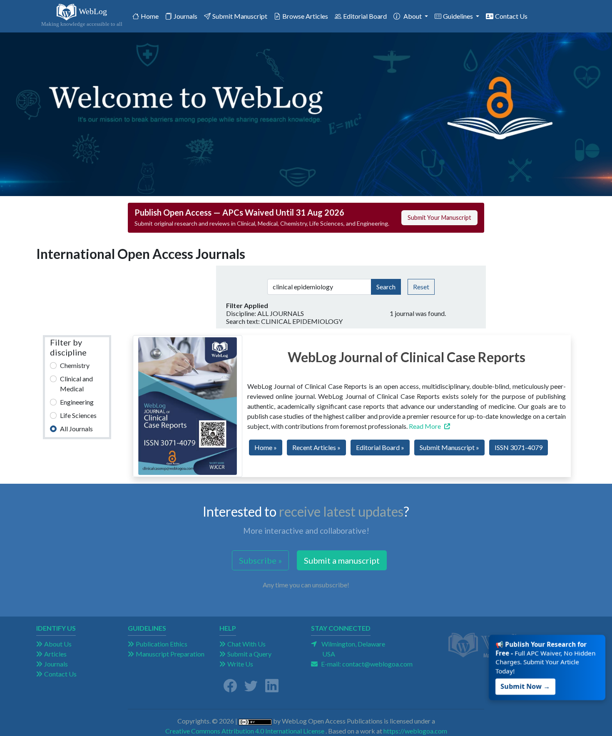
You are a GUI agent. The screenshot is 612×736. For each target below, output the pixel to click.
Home (151, 16)
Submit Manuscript (239, 16)
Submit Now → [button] (526, 684)
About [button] (413, 16)
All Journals (76, 429)
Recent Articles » (316, 447)
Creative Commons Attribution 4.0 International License (244, 731)
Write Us (240, 664)
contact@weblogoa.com (377, 664)
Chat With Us (246, 644)
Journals (185, 16)
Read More (425, 426)
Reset (421, 287)
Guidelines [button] (458, 16)
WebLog (81, 17)
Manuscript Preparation (170, 654)
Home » (265, 447)
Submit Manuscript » (449, 447)
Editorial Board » (380, 447)
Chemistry (75, 365)
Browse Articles (305, 16)
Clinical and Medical (76, 384)
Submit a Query (249, 654)
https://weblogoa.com (415, 731)
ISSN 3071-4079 (518, 447)
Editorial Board (365, 16)
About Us (58, 644)
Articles (55, 654)
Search (386, 287)
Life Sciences (78, 415)
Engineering (77, 402)
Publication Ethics (161, 644)
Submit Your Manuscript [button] (439, 217)
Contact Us (511, 16)
